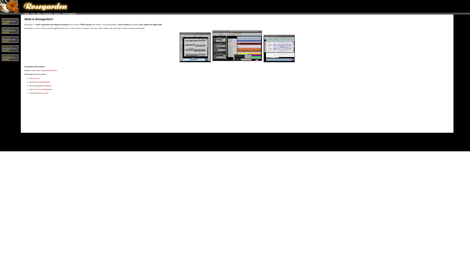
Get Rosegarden (69, 14)
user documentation (43, 82)
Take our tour (34, 78)
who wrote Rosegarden (43, 89)
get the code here (50, 70)
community (47, 85)
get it (46, 93)
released (6, 23)
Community (47, 14)
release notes (36, 70)
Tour (33, 14)
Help (39, 14)
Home (26, 14)
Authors (57, 14)
